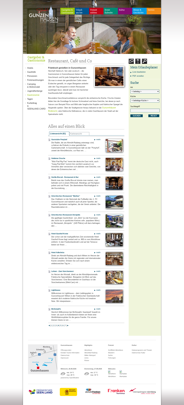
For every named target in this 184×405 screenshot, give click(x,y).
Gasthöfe (31, 72)
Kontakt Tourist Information (70, 353)
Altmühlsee (88, 350)
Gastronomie (33, 95)
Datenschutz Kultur (138, 353)
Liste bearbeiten (139, 72)
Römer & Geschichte (138, 11)
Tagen (30, 99)
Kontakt (132, 65)
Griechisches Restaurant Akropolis (65, 215)
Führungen (112, 358)
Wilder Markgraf (89, 355)
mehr (98, 139)
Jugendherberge (34, 91)
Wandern (111, 353)
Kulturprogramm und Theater (142, 350)
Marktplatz (123, 376)
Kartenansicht (76, 134)
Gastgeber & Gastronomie (67, 11)
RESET (154, 116)
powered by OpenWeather (70, 378)
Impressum (65, 358)
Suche (144, 65)
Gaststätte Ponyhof (59, 140)
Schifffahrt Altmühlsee (115, 350)
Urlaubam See (79, 11)
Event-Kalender (109, 11)
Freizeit (111, 345)
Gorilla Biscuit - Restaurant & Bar (65, 177)
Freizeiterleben (93, 11)
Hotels (30, 68)
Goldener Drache (58, 158)
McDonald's (56, 309)
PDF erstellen (138, 76)
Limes (86, 358)
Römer (86, 360)
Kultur (122, 9)
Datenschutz (65, 355)
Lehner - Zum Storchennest (62, 271)
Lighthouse (55, 290)
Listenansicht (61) (58, 134)
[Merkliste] (49, 141)
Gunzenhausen (66, 345)
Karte (137, 65)
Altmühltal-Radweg (90, 353)
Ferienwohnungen (35, 80)
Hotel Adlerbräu (57, 253)
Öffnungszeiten (66, 350)
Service (151, 9)
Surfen (110, 355)
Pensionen (32, 76)
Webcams (111, 369)
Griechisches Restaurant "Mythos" (65, 196)
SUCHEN (136, 116)
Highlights (88, 345)
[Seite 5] (68, 326)
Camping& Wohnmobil (33, 85)
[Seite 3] (49, 326)
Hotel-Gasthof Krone (59, 234)
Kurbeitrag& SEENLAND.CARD (35, 106)
